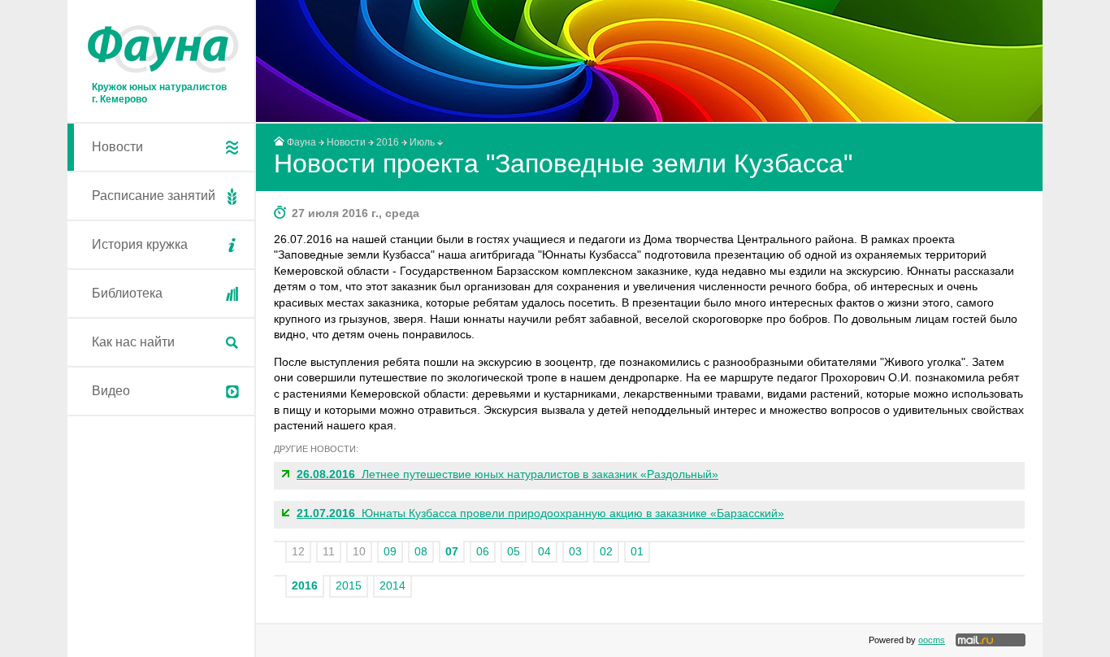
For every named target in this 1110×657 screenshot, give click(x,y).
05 (513, 551)
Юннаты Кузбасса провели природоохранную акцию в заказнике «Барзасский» (540, 513)
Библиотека (127, 293)
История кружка (140, 244)
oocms (931, 640)
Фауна (301, 142)
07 (451, 551)
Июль (422, 142)
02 (606, 551)
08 (420, 551)
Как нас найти (133, 342)
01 (637, 551)
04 (544, 551)
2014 (392, 585)
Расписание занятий (153, 195)
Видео (111, 391)
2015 (349, 585)
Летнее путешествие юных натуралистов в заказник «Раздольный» (507, 474)
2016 (387, 142)
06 (482, 551)
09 (390, 551)
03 (575, 551)
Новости (117, 147)
